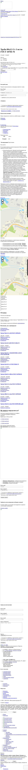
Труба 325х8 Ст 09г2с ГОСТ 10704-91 (11, 374)
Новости (5, 696)
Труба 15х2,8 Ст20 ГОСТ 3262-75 (10, 343)
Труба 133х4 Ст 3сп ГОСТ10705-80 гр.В (12, 404)
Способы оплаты (7, 695)
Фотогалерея (6, 694)
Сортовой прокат (7, 671)
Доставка (5, 683)
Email (2, 95)
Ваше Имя (3, 89)
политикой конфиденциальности (14, 106)
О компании (6, 692)
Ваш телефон (4, 488)
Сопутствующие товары (8, 677)
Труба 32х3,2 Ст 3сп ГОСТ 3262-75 (8, 15)
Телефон (3, 92)
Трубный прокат (8, 11)
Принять (2, 760)
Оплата (7, 740)
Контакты (5, 691)
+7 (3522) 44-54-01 (5, 419)
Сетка (4, 676)
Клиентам (5, 686)
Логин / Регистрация (7, 750)
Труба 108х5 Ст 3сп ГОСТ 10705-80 (11, 394)
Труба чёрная (15, 11)
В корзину (3, 70)
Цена (2, 66)
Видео (4, 693)
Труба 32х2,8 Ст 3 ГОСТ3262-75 (10, 364)
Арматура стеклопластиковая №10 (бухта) (10, 37)
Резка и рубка (6, 684)
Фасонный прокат (7, 675)
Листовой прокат (7, 674)
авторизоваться (21, 323)
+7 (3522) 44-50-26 (5, 421)
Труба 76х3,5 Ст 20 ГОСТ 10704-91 (10, 333)
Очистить (5, 66)
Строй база (5, 678)
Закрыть (2, 754)
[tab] (15, 129)
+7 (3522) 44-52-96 (5, 423)
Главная (2, 11)
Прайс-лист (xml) (9, 741)
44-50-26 (15, 650)
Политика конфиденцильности (10, 698)
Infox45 (7, 702)
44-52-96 (19, 650)
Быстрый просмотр (5, 329)
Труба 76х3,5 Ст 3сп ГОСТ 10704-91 (11, 384)
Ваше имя (3, 485)
